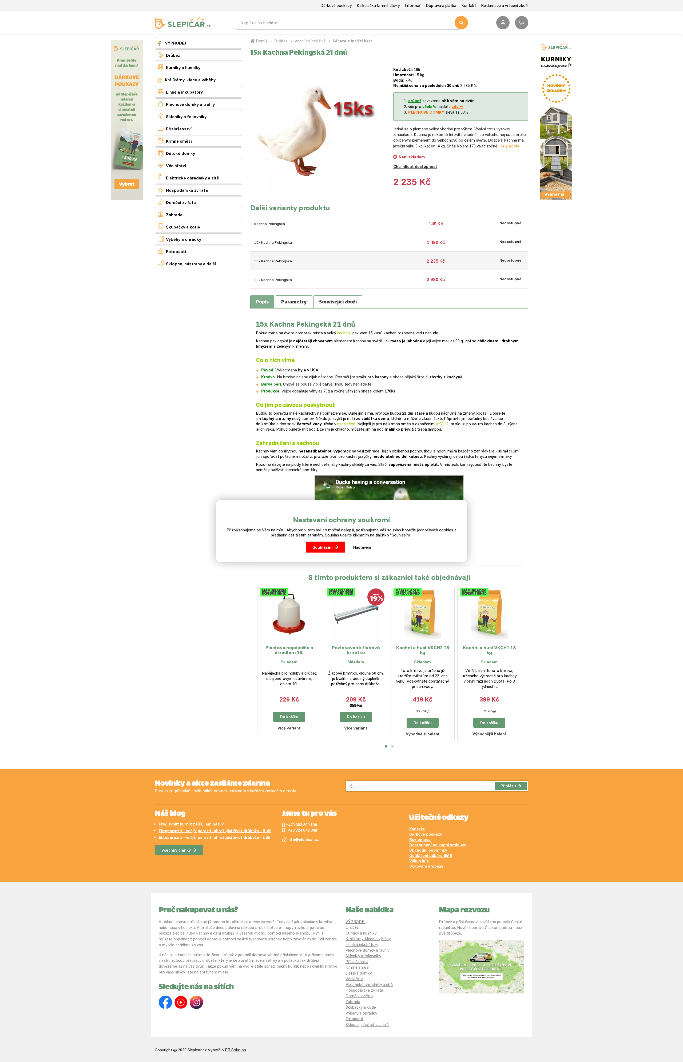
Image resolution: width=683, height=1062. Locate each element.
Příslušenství (175, 128)
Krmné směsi (175, 141)
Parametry (294, 302)
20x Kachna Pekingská (273, 279)
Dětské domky (176, 153)
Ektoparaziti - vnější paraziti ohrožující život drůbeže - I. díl (214, 837)
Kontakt (468, 5)
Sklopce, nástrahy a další (187, 263)
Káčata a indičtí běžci (353, 40)
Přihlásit (509, 785)
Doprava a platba (441, 5)
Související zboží (338, 302)
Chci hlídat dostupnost (415, 166)
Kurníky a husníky (179, 67)
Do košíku (289, 716)
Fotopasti (172, 251)
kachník (344, 332)
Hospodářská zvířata (183, 190)
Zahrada (170, 214)
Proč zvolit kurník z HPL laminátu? (191, 824)
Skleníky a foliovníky (182, 116)
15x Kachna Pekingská (273, 261)
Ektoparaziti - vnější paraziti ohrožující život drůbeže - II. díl (215, 830)
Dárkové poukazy (336, 5)
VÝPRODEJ (175, 43)
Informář (413, 5)
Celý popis (509, 146)
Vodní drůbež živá (310, 40)
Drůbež (169, 55)
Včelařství (172, 165)
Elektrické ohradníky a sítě (188, 177)
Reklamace (420, 839)
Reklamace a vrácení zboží (504, 5)
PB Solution (235, 1049)
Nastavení (362, 547)
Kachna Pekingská (269, 223)
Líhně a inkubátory (180, 92)
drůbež (414, 100)
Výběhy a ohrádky (179, 239)
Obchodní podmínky (428, 850)
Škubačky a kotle (179, 226)
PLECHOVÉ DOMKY (426, 112)
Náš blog (170, 814)
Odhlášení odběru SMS (430, 855)
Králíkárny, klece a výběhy (190, 79)
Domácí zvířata (177, 202)
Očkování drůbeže (426, 866)
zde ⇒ (457, 106)
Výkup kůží (419, 860)
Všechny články (176, 850)
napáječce (346, 423)
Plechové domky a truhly (186, 104)
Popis (262, 302)
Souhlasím (323, 547)
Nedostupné (510, 223)
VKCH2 (442, 423)
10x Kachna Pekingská (273, 242)
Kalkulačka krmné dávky (378, 5)
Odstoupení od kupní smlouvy (437, 844)
